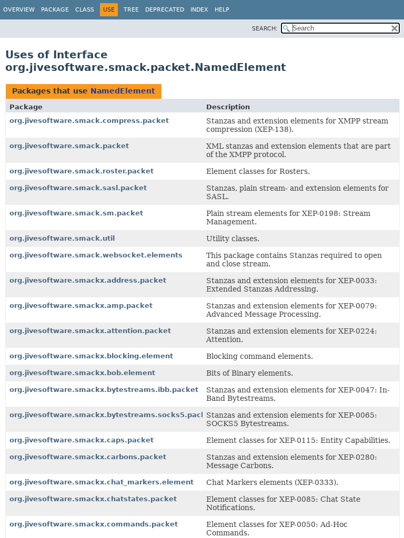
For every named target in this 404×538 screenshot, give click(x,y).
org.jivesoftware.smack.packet (69, 146)
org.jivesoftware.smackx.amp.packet (81, 305)
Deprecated (164, 9)
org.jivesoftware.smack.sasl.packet (78, 188)
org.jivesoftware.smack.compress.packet (89, 121)
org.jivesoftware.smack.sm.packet (76, 213)
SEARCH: (265, 28)
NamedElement (122, 91)
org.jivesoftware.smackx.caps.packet (81, 440)
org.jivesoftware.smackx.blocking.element (91, 356)
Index (199, 9)
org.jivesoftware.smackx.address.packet (87, 280)
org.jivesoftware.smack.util (62, 238)
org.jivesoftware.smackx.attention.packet (90, 331)
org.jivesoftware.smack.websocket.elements (96, 255)
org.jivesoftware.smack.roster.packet (81, 171)
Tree (131, 9)
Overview (19, 9)
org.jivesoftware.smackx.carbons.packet (87, 457)
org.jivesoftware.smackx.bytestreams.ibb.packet (103, 390)
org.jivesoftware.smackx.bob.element (82, 373)
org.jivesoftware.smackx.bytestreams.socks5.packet (111, 415)
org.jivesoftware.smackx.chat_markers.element (101, 482)
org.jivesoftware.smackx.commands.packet (93, 524)
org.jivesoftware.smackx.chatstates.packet (93, 499)
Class (84, 9)
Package (55, 9)
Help (222, 9)
